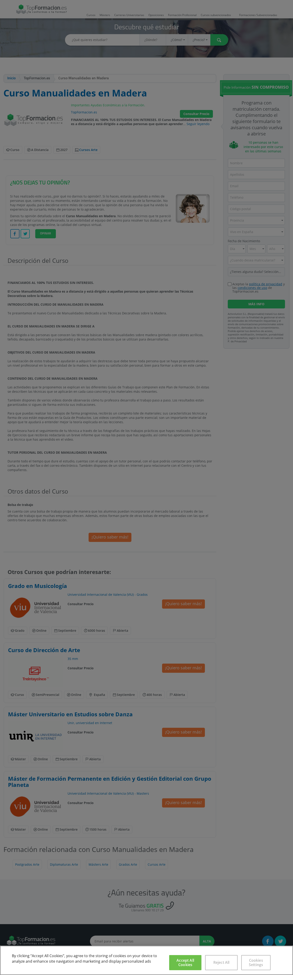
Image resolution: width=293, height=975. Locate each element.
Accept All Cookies (185, 962)
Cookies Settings (256, 962)
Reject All (221, 962)
